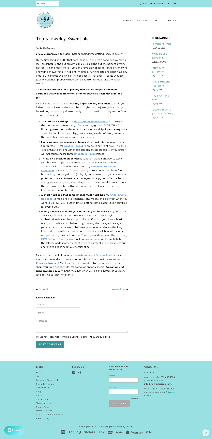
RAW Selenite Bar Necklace (58, 239)
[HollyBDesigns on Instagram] (79, 373)
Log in (140, 3)
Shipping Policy (43, 403)
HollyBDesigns (104, 427)
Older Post (45, 289)
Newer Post (118, 289)
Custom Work (42, 388)
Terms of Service (44, 411)
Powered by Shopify (123, 427)
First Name (114, 387)
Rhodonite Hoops (85, 154)
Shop (141, 20)
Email (112, 376)
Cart (174, 3)
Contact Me (42, 399)
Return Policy (42, 407)
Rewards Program (45, 384)
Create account (156, 3)
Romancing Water (161, 43)
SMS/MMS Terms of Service (49, 414)
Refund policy (42, 418)
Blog (172, 20)
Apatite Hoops (73, 146)
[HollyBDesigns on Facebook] (73, 373)
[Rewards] (14, 430)
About (157, 20)
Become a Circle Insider (48, 380)
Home (127, 20)
